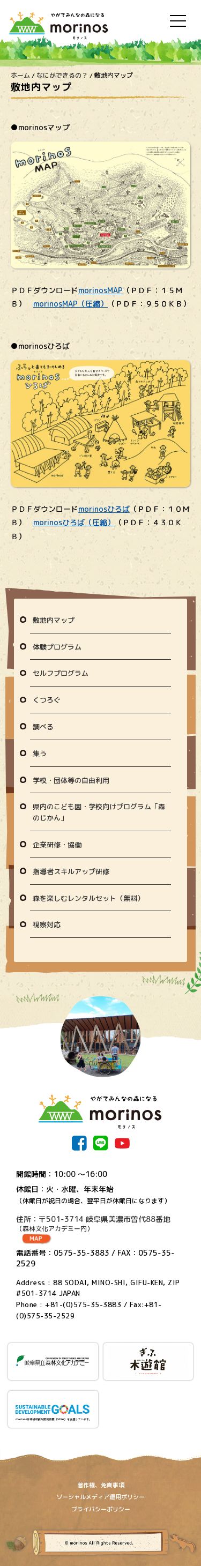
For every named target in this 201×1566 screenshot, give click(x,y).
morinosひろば (104, 509)
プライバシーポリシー (100, 1509)
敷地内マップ (54, 620)
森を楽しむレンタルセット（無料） (88, 898)
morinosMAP (100, 290)
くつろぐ (47, 700)
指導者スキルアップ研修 (71, 871)
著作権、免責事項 (100, 1485)
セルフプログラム (60, 673)
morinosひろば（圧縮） (74, 522)
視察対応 (47, 924)
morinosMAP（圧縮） (70, 304)
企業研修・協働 (57, 844)
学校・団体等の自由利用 (71, 780)
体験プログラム (57, 647)
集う (40, 753)
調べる (43, 727)
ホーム (20, 75)
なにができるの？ (62, 75)
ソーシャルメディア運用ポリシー (100, 1497)
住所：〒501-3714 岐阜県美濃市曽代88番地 (93, 1223)
